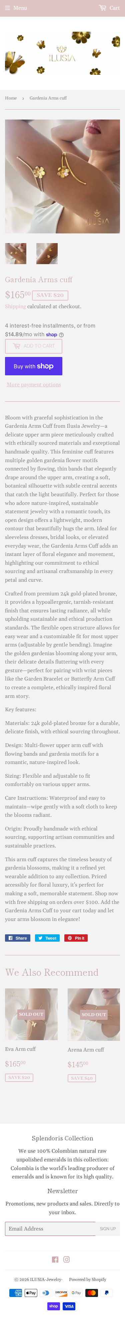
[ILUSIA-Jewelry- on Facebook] (55, 1260)
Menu (20, 8)
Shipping (15, 306)
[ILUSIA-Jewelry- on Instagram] (66, 1260)
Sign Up (108, 1229)
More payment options (34, 384)
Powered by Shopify (87, 1279)
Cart (114, 8)
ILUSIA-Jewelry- (46, 1279)
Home (11, 98)
